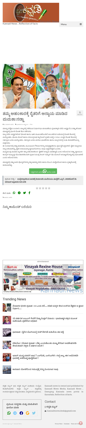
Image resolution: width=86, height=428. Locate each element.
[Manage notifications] (81, 423)
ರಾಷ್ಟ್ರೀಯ (25, 124)
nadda (10, 197)
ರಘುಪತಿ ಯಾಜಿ (9, 124)
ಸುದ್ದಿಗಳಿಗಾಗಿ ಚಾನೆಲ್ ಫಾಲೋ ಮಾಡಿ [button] (43, 172)
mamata (6, 197)
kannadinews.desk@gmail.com (61, 411)
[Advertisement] (43, 43)
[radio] (37, 188)
